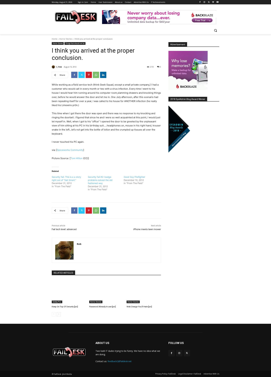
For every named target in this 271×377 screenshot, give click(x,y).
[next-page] (59, 314)
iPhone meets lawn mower (147, 229)
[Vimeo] (213, 2)
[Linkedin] (103, 75)
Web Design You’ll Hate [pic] (139, 306)
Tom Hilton (76, 158)
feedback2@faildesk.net (120, 361)
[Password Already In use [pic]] (106, 291)
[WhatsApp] (96, 75)
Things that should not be (75, 43)
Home (54, 39)
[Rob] (54, 66)
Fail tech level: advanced (64, 229)
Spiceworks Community (70, 149)
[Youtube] (217, 2)
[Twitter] (209, 2)
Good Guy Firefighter (134, 177)
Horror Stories (65, 39)
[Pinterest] (89, 75)
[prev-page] (54, 314)
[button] (215, 30)
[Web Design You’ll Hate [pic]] (144, 291)
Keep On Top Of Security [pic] (65, 306)
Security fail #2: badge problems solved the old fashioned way (100, 180)
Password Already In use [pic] (102, 306)
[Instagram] (204, 2)
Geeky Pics (57, 302)
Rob (60, 67)
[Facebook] (200, 2)
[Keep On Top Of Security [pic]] (69, 291)
